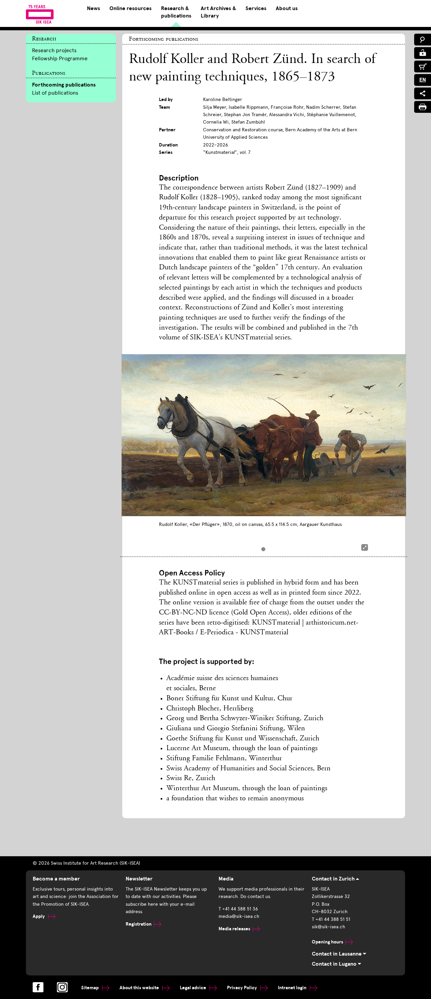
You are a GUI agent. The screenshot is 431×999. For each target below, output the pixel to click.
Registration (139, 924)
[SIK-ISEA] (40, 14)
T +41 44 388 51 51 (331, 919)
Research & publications (176, 12)
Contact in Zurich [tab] (334, 878)
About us (287, 8)
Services (255, 8)
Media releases (234, 929)
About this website (140, 988)
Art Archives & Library (218, 12)
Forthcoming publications (64, 84)
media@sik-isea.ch (239, 916)
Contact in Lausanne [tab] (337, 954)
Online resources (130, 8)
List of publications (55, 93)
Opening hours (327, 942)
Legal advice (193, 988)
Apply (39, 916)
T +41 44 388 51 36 (238, 909)
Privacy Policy (242, 988)
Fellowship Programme (60, 58)
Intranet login (292, 988)
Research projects (54, 50)
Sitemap (90, 988)
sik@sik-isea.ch (328, 927)
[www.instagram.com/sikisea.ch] (62, 987)
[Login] (422, 53)
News (93, 8)
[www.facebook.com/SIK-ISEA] (38, 987)
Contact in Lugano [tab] (335, 964)
